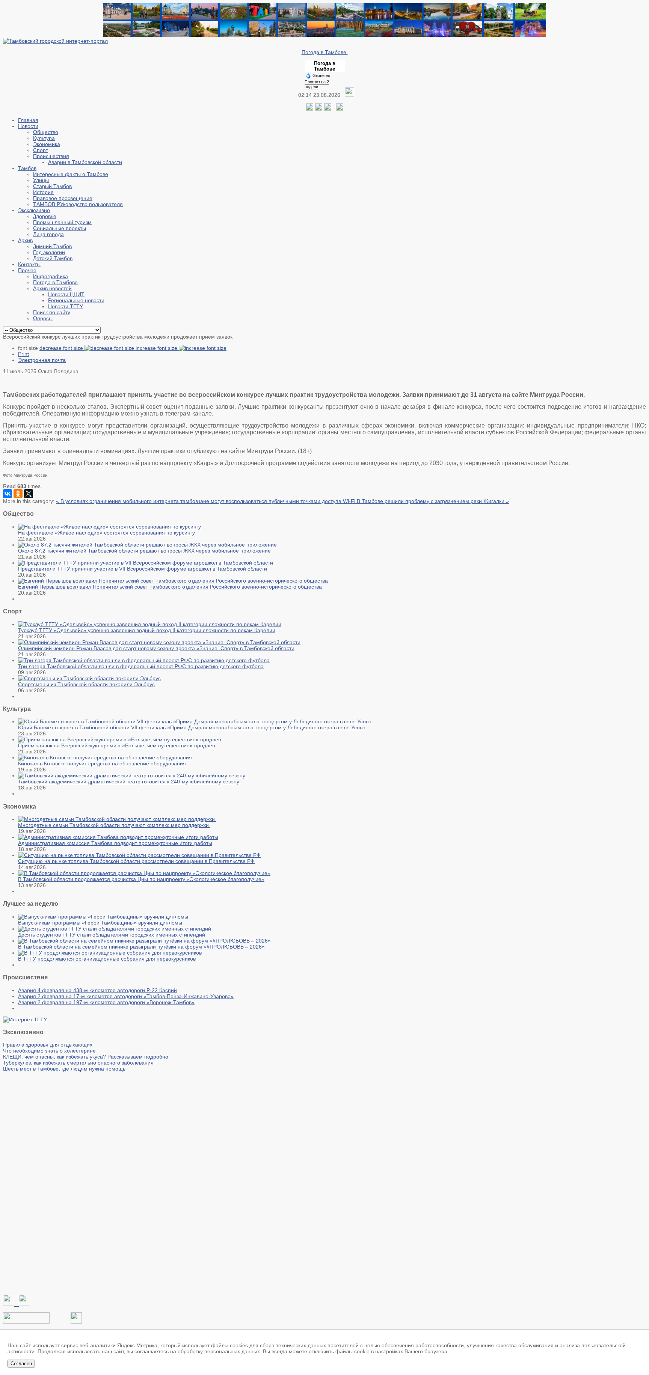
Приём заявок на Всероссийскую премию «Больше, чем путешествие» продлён (116, 745)
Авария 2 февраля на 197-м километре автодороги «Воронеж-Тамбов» (106, 1002)
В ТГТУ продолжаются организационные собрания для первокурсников (107, 959)
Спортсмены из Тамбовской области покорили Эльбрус (86, 684)
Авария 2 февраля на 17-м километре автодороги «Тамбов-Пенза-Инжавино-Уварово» (126, 996)
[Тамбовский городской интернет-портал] (55, 41)
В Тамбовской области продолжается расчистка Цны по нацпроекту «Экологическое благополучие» (141, 879)
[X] (28, 493)
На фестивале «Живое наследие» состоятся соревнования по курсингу (106, 533)
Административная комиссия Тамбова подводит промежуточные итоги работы (115, 843)
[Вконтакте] (309, 109)
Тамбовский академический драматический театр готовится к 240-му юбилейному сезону (129, 782)
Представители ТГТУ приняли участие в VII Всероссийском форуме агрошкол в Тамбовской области (142, 569)
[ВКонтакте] (7, 493)
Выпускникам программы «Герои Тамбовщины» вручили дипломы (100, 923)
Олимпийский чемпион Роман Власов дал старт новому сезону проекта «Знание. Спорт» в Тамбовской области (156, 648)
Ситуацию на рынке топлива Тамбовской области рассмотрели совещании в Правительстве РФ (136, 861)
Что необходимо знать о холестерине (49, 1051)
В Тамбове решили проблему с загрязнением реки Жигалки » (433, 501)
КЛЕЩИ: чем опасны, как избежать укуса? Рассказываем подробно (85, 1057)
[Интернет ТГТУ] (25, 1020)
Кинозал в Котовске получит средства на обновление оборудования (102, 764)
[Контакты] (26, 1322)
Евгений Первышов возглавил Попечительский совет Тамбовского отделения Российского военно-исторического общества (170, 587)
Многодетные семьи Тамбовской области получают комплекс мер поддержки (114, 825)
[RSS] (327, 109)
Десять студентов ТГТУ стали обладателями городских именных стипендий (111, 935)
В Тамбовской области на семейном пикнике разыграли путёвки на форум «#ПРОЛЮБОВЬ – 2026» (141, 947)
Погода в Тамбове (325, 52)
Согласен (21, 1363)
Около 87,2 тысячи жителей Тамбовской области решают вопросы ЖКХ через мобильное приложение (144, 551)
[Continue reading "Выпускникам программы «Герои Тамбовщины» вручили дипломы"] (103, 917)
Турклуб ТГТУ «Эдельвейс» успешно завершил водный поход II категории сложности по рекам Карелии (146, 630)
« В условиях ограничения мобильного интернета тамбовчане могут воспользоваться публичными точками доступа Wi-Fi (206, 501)
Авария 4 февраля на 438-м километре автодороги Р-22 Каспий (97, 990)
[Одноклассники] (318, 109)
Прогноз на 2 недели (317, 84)
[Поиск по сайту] (339, 109)
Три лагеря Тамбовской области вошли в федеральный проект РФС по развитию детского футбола (141, 666)
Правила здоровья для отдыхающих (47, 1045)
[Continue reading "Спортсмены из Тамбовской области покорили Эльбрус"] (89, 678)
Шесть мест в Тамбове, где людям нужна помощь (64, 1069)
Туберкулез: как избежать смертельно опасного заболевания (78, 1063)
